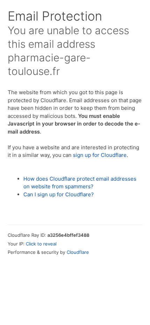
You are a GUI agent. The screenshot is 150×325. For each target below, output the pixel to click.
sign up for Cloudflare (100, 155)
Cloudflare (78, 252)
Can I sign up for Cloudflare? (58, 194)
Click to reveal (41, 244)
